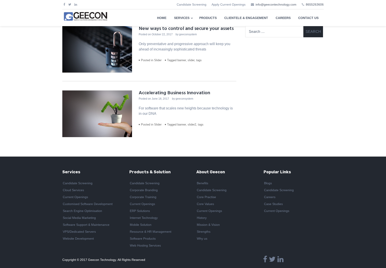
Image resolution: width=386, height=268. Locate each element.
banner (181, 60)
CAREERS (283, 18)
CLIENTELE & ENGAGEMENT (246, 18)
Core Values (205, 204)
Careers (269, 197)
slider (191, 60)
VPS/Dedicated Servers (79, 231)
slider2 (192, 124)
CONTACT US (308, 18)
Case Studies (273, 204)
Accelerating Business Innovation (174, 93)
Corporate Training (143, 197)
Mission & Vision (208, 224)
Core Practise (206, 197)
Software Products (143, 238)
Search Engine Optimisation (82, 211)
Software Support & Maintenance (86, 224)
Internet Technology (144, 218)
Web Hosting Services (145, 245)
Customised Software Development (88, 204)
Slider (158, 60)
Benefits (202, 183)
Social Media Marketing (79, 218)
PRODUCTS (208, 18)
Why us (202, 238)
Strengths (203, 231)
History (202, 218)
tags (199, 60)
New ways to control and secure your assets (186, 29)
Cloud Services (73, 190)
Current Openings (75, 197)
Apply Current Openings (228, 4)
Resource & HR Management (150, 231)
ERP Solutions (140, 211)
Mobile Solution (140, 224)
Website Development (78, 238)
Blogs (268, 183)
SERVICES (181, 18)
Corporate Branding (144, 190)
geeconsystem (188, 34)
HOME (161, 18)
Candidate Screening (191, 4)
